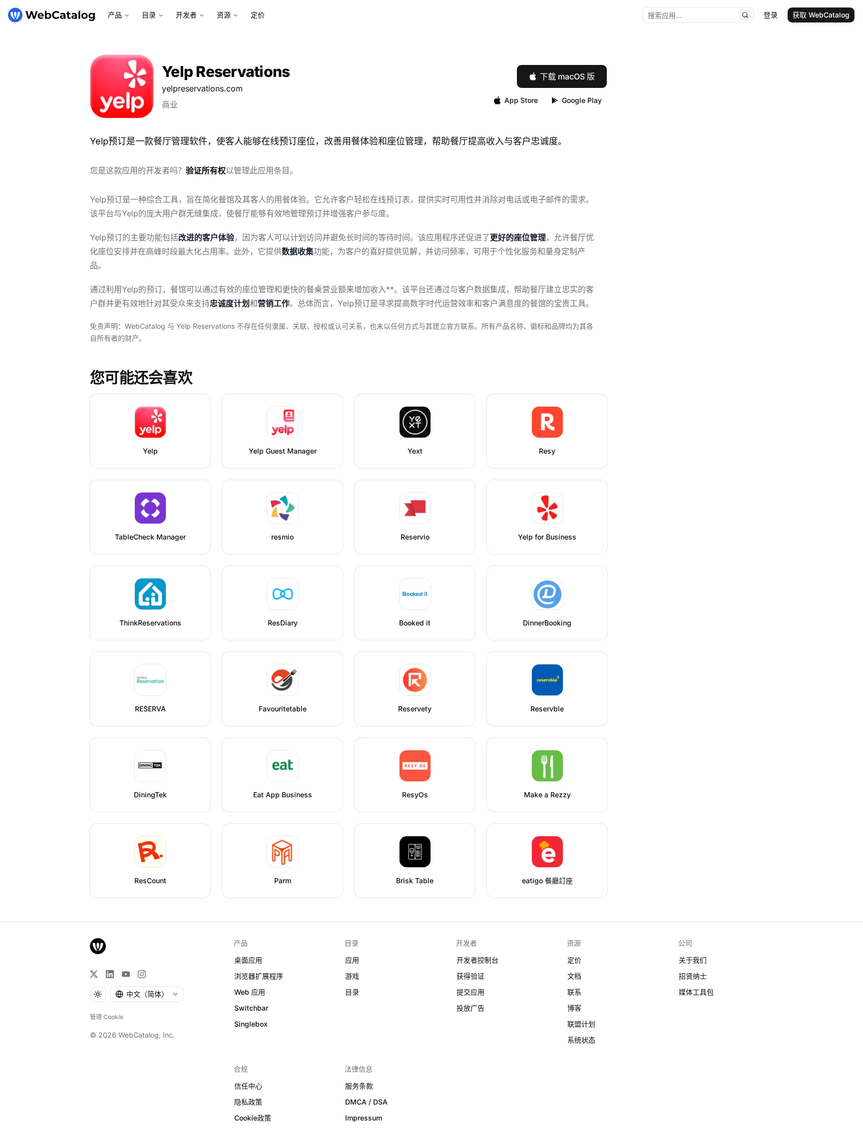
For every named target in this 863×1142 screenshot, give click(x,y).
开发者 (186, 14)
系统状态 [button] (581, 1040)
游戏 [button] (352, 976)
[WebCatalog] (98, 946)
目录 (149, 14)
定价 (258, 14)
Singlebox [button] (251, 1024)
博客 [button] (574, 1008)
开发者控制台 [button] (477, 960)
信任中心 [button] (248, 1086)
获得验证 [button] (470, 976)
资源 (224, 14)
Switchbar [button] (251, 1008)
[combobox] (147, 994)
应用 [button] (352, 960)
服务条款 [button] (359, 1086)
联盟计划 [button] (581, 1024)
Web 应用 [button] (249, 992)
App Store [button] (521, 100)
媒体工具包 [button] (696, 992)
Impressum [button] (363, 1118)
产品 (115, 14)
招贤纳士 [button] (693, 976)
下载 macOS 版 (567, 76)
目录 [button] (352, 992)
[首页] (51, 15)
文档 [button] (574, 976)
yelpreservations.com (202, 88)
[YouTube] (126, 974)
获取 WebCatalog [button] (821, 14)
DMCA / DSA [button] (366, 1102)
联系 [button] (574, 992)
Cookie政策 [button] (252, 1118)
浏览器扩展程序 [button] (258, 976)
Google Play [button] (582, 100)
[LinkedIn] (110, 974)
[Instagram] (142, 974)
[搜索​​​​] (745, 15)
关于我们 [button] (693, 960)
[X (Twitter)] (94, 974)
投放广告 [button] (470, 1008)
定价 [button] (574, 960)
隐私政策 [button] (248, 1102)
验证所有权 (206, 170)
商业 (170, 104)
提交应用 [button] (470, 992)
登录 (771, 14)
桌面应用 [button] (248, 960)
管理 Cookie (106, 1017)
